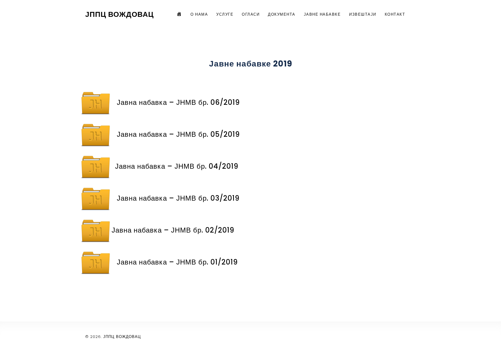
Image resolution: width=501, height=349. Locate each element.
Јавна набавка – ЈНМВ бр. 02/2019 (173, 230)
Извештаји (362, 14)
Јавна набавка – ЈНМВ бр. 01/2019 (177, 262)
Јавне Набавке (322, 14)
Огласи (250, 14)
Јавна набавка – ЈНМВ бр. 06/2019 (178, 102)
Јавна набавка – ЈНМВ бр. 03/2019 (178, 198)
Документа (281, 14)
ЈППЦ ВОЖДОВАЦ (119, 14)
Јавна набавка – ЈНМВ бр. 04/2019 (176, 166)
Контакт (395, 14)
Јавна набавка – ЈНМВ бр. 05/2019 (178, 134)
